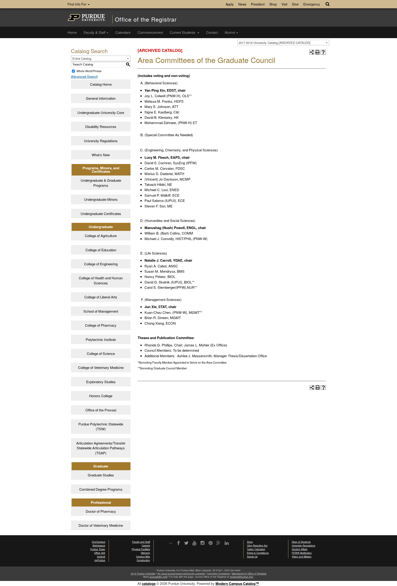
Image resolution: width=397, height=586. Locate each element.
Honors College (100, 395)
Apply (230, 4)
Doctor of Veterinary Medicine (101, 525)
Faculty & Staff (94, 32)
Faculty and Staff (141, 542)
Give (295, 4)
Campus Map (143, 556)
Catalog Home (101, 84)
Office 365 (99, 553)
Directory (145, 553)
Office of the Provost (100, 410)
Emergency (311, 4)
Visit (284, 4)
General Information (101, 98)
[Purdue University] (86, 17)
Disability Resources (100, 126)
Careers (146, 545)
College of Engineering (101, 263)
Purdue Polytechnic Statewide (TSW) (100, 426)
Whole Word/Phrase (89, 71)
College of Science (101, 353)
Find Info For (77, 4)
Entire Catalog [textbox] (81, 58)
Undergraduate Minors (101, 199)
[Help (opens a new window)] (323, 52)
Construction (143, 560)
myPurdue (99, 560)
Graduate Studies (101, 475)
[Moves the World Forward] (170, 543)
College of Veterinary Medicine (101, 367)
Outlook (101, 556)
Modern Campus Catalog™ (237, 583)
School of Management (100, 311)
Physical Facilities (141, 549)
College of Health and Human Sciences (101, 280)
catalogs (149, 583)
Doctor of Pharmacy (101, 511)
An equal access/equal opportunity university (181, 573)
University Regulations (101, 140)
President (258, 4)
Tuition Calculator (256, 549)
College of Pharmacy (100, 325)
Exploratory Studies (101, 381)
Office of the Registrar (146, 19)
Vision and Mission (302, 556)
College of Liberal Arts (100, 296)
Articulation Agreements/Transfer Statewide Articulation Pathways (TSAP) (100, 448)
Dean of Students (301, 542)
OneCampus (98, 542)
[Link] (178, 543)
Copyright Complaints (218, 573)
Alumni (230, 32)
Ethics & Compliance (258, 553)
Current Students (183, 32)
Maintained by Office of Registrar (249, 573)
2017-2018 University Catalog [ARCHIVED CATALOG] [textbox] (274, 42)
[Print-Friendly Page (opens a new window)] (317, 52)
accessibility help (158, 576)
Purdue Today (97, 549)
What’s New (101, 154)
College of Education (100, 249)
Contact (212, 32)
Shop (273, 4)
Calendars (123, 32)
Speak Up (252, 556)
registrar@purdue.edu (241, 576)
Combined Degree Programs (100, 489)
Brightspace (99, 545)
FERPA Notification (302, 553)
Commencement (150, 32)
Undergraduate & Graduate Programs (101, 182)
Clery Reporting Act (257, 545)
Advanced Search (84, 76)
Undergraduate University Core (100, 112)
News (242, 4)
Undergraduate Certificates (101, 213)
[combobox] (283, 42)
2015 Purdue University (143, 573)
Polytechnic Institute (101, 339)
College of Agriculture (101, 235)
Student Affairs (299, 549)
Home (72, 32)
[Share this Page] (311, 52)
